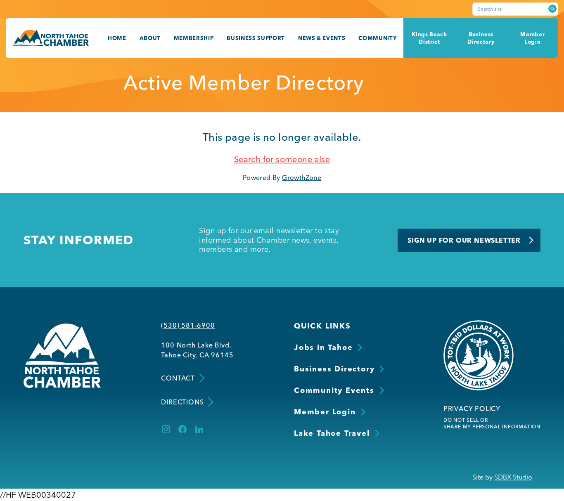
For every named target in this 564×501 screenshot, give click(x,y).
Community (377, 38)
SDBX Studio (513, 477)
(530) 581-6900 (188, 325)
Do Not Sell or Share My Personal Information (491, 423)
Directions (182, 402)
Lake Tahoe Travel (332, 433)
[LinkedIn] (199, 429)
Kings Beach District (429, 38)
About (150, 38)
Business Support (256, 38)
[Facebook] (182, 429)
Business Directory (480, 38)
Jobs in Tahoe (323, 347)
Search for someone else (282, 159)
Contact (178, 378)
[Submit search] (552, 9)
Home (117, 38)
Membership (194, 38)
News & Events (322, 38)
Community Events (334, 390)
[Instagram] (166, 429)
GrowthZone (301, 177)
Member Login (532, 38)
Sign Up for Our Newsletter (464, 240)
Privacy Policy (471, 408)
